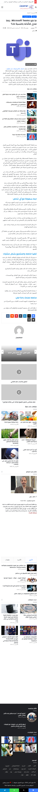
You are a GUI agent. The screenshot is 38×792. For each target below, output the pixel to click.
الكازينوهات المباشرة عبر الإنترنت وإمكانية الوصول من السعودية (29, 639)
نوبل (11, 771)
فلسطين (5, 768)
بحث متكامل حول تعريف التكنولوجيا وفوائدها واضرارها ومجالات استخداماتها (14, 566)
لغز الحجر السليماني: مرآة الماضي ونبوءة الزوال (30, 616)
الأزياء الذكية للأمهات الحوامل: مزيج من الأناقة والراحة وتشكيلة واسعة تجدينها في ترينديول (10, 640)
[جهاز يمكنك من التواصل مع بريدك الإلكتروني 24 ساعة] (32, 113)
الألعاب (29, 765)
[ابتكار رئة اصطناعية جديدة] (32, 136)
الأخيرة (19, 560)
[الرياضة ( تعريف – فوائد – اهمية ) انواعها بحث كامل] (32, 580)
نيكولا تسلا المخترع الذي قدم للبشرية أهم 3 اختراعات (14, 587)
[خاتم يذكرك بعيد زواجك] (19, 748)
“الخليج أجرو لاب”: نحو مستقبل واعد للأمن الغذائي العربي (15, 714)
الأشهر (31, 560)
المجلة (28, 13)
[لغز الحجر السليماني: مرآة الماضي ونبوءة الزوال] (28, 608)
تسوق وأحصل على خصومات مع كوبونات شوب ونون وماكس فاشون (15, 725)
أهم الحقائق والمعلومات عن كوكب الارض (25, 594)
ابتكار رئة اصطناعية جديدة (19, 135)
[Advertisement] (19, 535)
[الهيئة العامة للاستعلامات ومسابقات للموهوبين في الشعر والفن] (32, 104)
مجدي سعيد (26, 771)
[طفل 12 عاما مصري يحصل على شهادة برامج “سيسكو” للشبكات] (9, 453)
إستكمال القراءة (33, 512)
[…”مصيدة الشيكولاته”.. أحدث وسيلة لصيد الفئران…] (28, 433)
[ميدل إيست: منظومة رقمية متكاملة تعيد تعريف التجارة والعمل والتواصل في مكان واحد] (9, 608)
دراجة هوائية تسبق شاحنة (11, 422)
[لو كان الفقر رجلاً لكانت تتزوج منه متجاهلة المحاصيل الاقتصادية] (9, 433)
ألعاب (34, 765)
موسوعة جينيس (17, 771)
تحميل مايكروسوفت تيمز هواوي (15, 68)
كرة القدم (33, 771)
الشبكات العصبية (32, 768)
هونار (22, 774)
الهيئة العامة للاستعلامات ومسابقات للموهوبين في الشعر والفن (16, 103)
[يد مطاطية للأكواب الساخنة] (7, 739)
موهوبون (32, 28)
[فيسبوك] (33, 316)
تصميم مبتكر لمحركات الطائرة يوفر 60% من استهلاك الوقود (14, 120)
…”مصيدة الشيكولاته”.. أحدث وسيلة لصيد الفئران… (29, 441)
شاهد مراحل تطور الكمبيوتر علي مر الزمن (26, 573)
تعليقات (7, 560)
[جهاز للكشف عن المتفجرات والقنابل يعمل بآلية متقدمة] (32, 129)
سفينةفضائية (16, 768)
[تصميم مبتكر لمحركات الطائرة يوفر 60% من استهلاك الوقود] (32, 121)
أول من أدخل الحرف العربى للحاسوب (30, 451)
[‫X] (29, 316)
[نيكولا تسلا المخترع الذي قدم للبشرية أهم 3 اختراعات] (32, 588)
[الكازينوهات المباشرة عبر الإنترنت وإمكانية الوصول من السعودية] (28, 630)
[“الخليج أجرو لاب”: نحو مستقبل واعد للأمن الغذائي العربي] (32, 717)
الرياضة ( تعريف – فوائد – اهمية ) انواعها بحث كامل (15, 579)
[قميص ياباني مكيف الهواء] (31, 748)
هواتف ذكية (33, 774)
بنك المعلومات (26, 16)
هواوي (27, 774)
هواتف (6, 771)
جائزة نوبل (23, 768)
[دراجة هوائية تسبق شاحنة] (9, 416)
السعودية (7, 765)
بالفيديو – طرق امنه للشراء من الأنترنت (29, 423)
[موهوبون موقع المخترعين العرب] (26, 7)
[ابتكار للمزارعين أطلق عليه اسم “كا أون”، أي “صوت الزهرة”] (7, 750)
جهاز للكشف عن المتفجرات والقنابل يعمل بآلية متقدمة (15, 128)
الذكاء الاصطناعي (15, 765)
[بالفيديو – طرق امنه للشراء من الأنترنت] (28, 416)
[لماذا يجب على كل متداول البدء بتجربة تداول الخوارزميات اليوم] (32, 96)
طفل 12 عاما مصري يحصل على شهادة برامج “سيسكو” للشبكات (10, 462)
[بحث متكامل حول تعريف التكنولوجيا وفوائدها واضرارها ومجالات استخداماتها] (32, 568)
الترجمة (23, 765)
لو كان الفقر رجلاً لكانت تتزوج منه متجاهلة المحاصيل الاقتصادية (10, 441)
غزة (10, 768)
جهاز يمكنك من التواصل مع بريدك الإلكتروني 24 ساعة (14, 112)
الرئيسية (33, 13)
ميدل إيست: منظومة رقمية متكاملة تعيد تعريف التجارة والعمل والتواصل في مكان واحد (10, 618)
